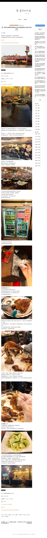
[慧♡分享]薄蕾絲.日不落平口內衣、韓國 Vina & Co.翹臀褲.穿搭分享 (40, 73)
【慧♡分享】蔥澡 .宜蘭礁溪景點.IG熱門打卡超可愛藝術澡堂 (40, 96)
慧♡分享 (19, 19)
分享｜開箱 (37, 129)
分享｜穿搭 (37, 121)
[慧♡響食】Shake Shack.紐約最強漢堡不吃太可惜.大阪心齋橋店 (40, 43)
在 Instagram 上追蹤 (40, 25)
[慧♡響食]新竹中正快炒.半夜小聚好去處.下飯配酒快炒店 (24, 523)
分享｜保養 (37, 107)
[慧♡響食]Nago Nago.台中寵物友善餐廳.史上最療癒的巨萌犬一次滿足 (40, 91)
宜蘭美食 (20, 514)
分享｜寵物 (37, 110)
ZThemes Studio (23, 534)
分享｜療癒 (37, 118)
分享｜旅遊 (37, 115)
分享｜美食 (37, 126)
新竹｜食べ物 (37, 155)
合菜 (2, 514)
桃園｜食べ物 (37, 160)
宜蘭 (13, 514)
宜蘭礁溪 (16, 514)
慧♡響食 (25, 19)
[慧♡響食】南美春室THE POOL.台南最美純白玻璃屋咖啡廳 (40, 48)
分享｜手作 (37, 113)
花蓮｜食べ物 (37, 163)
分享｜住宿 (37, 105)
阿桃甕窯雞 (6, 516)
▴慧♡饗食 (11, 25)
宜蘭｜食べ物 (16, 25)
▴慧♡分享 (36, 103)
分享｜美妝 (37, 123)
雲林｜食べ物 (37, 165)
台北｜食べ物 (37, 139)
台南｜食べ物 (37, 141)
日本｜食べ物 (37, 157)
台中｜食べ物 (37, 136)
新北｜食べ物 (37, 152)
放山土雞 (24, 514)
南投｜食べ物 (37, 133)
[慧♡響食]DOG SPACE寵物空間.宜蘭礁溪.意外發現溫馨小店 (8, 523)
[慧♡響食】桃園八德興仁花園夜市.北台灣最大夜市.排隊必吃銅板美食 (40, 60)
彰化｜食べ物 (37, 149)
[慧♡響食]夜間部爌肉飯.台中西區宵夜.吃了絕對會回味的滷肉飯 (40, 82)
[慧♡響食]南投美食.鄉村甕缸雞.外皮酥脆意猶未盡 (10, 42)
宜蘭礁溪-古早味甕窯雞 (8, 84)
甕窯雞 (5, 81)
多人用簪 (6, 514)
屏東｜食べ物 (37, 147)
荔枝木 (3, 516)
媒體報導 (10, 514)
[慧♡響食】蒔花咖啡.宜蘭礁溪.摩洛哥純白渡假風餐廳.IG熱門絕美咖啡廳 (40, 65)
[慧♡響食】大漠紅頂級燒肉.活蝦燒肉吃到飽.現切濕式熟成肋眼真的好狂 (40, 38)
